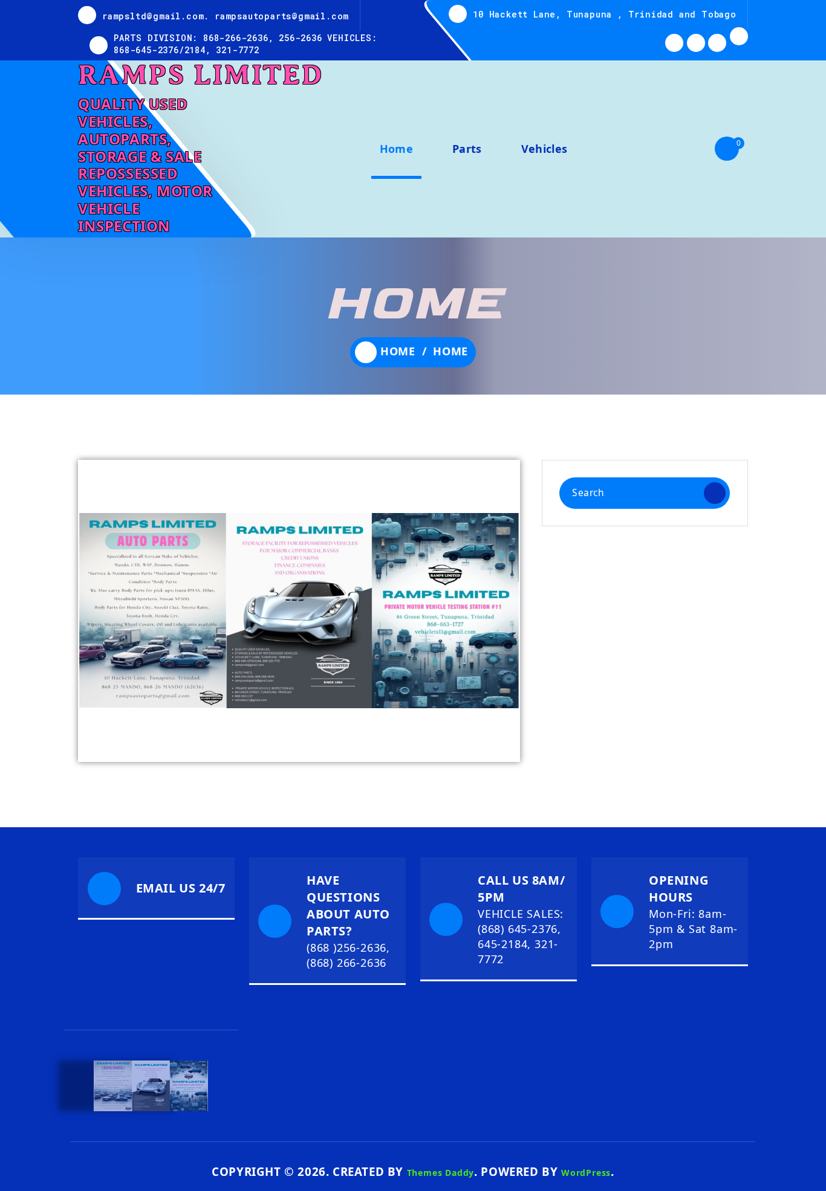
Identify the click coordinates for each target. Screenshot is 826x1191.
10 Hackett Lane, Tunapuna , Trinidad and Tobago (605, 14)
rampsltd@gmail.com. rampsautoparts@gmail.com (225, 16)
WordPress (586, 1172)
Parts (467, 148)
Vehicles (544, 148)
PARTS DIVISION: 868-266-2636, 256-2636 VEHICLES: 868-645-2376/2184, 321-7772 (245, 44)
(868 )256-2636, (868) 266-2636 (348, 955)
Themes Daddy (441, 1172)
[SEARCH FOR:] (644, 492)
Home (396, 148)
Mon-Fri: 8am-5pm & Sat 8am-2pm (693, 928)
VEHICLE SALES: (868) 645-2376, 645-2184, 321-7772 (521, 936)
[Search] (715, 493)
